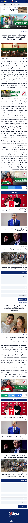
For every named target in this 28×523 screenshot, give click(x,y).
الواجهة (20, 31)
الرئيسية (25, 31)
